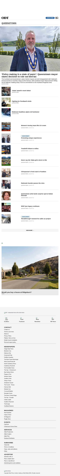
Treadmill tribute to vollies (30, 148)
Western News (8, 376)
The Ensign (7, 404)
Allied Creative (7, 434)
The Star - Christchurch (10, 370)
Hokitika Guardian (8, 357)
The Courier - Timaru (9, 384)
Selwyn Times (7, 380)
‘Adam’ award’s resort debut (21, 90)
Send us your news (9, 331)
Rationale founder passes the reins (32, 183)
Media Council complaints (10, 340)
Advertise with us (8, 456)
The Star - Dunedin (9, 397)
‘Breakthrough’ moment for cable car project (36, 218)
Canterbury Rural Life (9, 365)
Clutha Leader (7, 399)
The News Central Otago (10, 395)
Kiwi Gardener (7, 412)
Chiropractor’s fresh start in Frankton (33, 171)
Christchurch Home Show (10, 426)
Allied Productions (8, 432)
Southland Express (9, 406)
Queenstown (5, 84)
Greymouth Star (8, 355)
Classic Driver (7, 414)
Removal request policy (10, 342)
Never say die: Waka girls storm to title (34, 160)
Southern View (7, 378)
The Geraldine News (9, 368)
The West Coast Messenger (11, 359)
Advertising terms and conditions (12, 463)
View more (29, 230)
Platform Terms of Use (9, 338)
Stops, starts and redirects (10, 449)
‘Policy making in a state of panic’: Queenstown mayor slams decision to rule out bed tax (30, 75)
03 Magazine (7, 416)
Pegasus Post (7, 374)
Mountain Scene (8, 393)
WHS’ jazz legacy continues (30, 206)
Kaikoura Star (7, 353)
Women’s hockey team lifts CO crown (33, 125)
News (3, 293)
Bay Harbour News (9, 372)
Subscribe (50, 18)
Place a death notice (9, 458)
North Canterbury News (10, 363)
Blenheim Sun (7, 351)
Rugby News (7, 419)
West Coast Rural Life (9, 361)
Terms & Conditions (9, 447)
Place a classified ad (9, 460)
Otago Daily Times (8, 348)
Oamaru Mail (7, 387)
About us (6, 333)
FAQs (5, 451)
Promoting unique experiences (31, 138)
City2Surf (6, 424)
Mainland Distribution (9, 438)
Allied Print (6, 436)
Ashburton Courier (8, 382)
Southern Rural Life (9, 401)
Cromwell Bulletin (8, 391)
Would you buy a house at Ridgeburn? (16, 292)
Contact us (7, 329)
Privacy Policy (7, 336)
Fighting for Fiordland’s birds (21, 101)
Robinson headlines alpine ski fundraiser (25, 112)
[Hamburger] (56, 18)
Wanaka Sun (7, 389)
